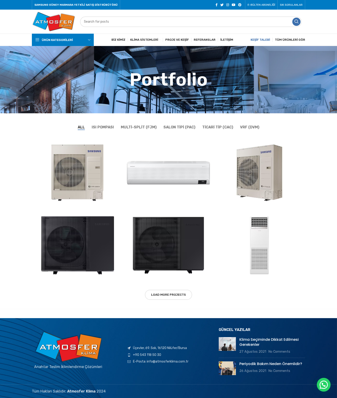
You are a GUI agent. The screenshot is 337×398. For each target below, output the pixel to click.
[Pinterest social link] (240, 5)
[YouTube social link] (233, 5)
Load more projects (168, 294)
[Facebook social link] (216, 5)
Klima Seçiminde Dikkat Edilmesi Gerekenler (269, 342)
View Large (119, 139)
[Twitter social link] (222, 5)
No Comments (279, 352)
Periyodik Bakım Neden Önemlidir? (270, 363)
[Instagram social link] (227, 5)
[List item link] (168, 354)
